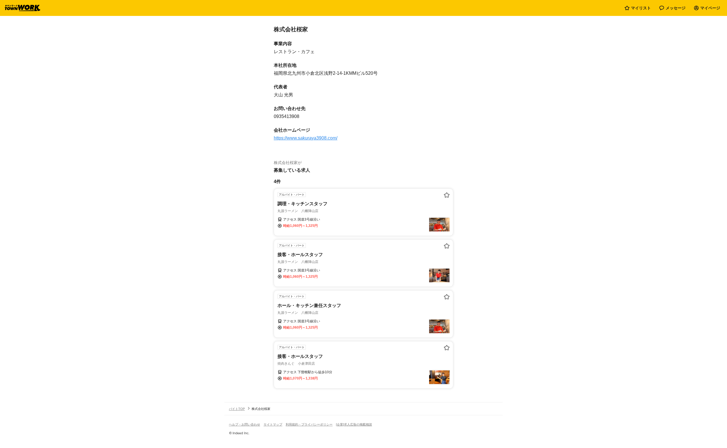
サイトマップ (273, 424)
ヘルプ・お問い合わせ (244, 424)
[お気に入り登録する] (446, 195)
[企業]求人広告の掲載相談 (354, 424)
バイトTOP (237, 408)
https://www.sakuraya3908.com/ (305, 138)
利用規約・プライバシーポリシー (309, 424)
